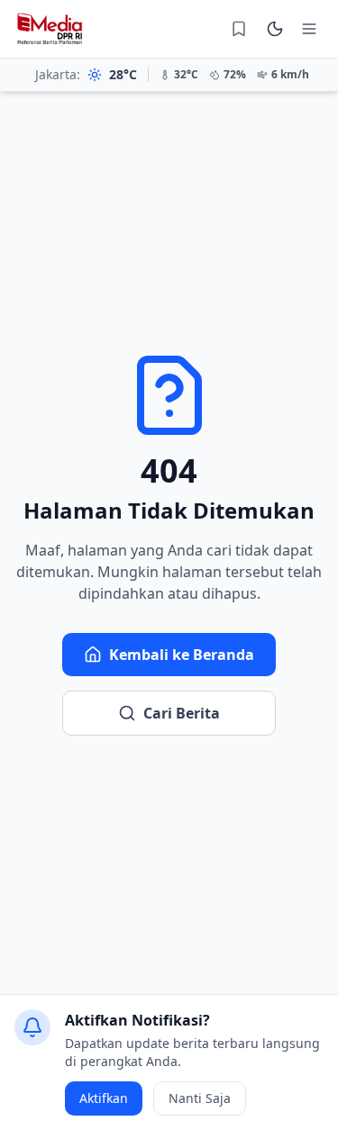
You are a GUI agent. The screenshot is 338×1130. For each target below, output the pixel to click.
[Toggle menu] (309, 28)
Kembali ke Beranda (181, 654)
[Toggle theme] (275, 29)
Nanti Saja (200, 1098)
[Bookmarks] (239, 29)
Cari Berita (181, 713)
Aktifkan (103, 1098)
